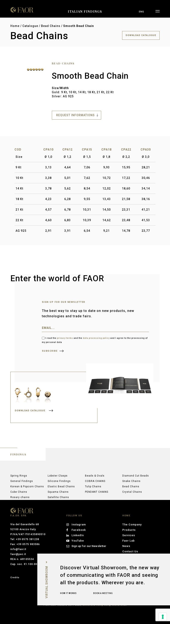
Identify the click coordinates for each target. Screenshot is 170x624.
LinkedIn (78, 535)
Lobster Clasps (58, 475)
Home (14, 26)
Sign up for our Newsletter (89, 546)
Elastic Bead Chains (61, 486)
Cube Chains (18, 491)
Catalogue (30, 26)
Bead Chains (50, 26)
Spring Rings (18, 475)
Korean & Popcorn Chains (27, 486)
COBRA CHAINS (95, 481)
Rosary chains (20, 497)
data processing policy (96, 338)
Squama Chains (58, 491)
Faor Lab (128, 540)
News (126, 546)
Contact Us (130, 551)
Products (129, 529)
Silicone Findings (59, 481)
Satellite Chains (58, 497)
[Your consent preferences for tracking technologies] (163, 617)
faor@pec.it (18, 554)
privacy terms (65, 338)
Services (128, 535)
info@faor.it (18, 549)
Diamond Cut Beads (135, 475)
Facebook (79, 529)
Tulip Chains (93, 486)
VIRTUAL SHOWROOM (46, 582)
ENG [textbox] (141, 11)
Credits (14, 577)
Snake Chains (131, 481)
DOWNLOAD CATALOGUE (141, 35)
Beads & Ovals (94, 475)
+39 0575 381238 (27, 539)
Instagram (79, 524)
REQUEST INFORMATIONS (75, 115)
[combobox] (141, 12)
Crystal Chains (132, 491)
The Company (132, 524)
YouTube (78, 540)
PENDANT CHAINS (96, 491)
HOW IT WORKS (68, 593)
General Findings (21, 481)
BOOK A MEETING (103, 593)
